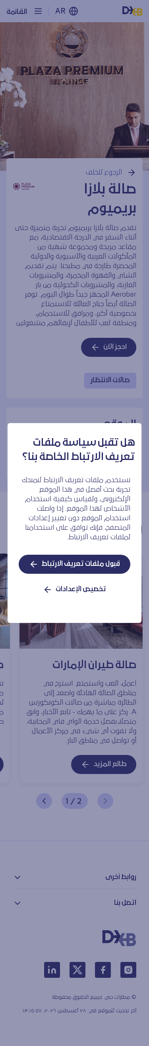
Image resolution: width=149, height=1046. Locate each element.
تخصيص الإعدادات (81, 589)
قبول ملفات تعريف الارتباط (81, 564)
